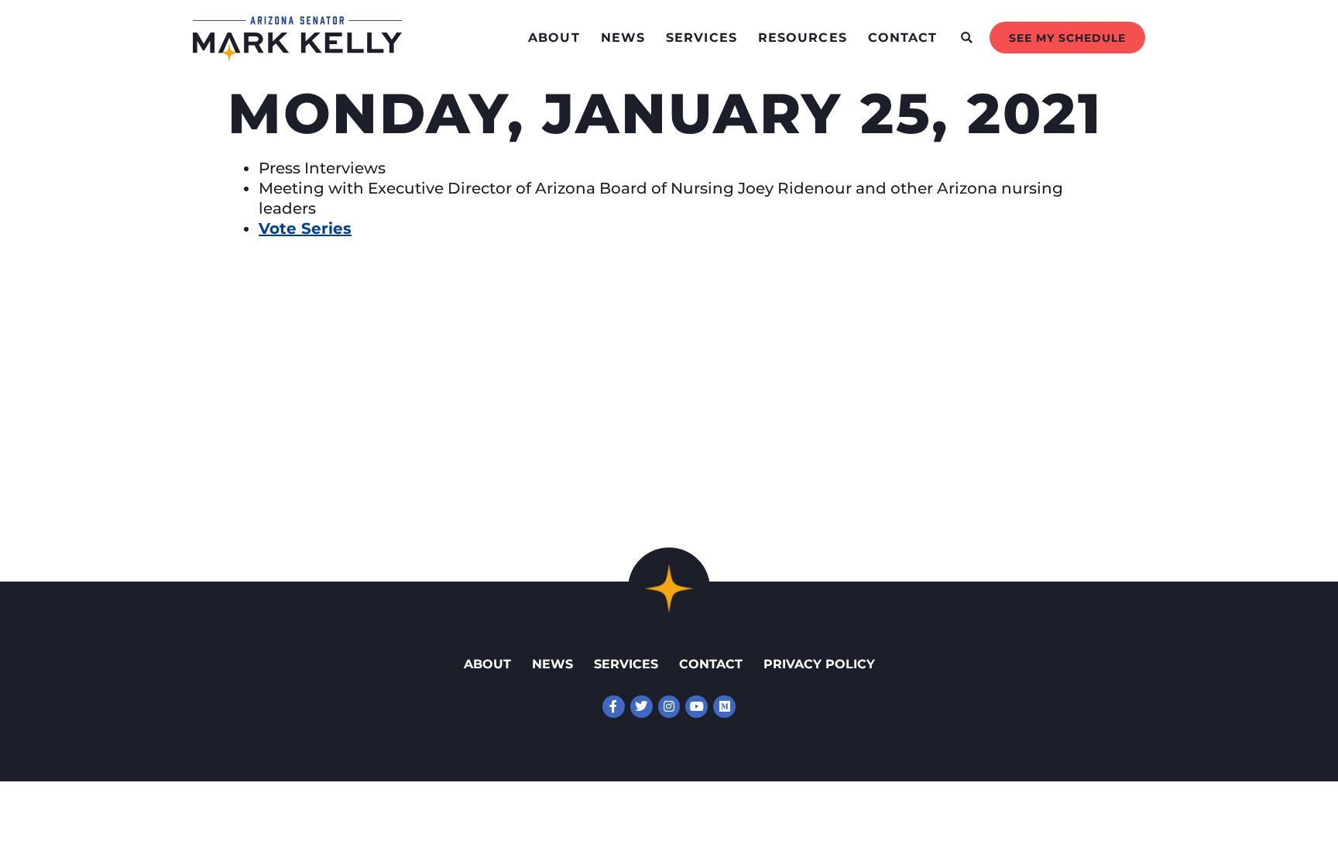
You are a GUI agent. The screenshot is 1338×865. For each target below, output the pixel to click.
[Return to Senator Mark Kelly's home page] (297, 57)
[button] (966, 37)
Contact (903, 37)
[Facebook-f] (613, 706)
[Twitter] (641, 706)
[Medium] (724, 706)
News (623, 37)
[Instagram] (669, 706)
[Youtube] (696, 706)
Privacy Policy (819, 664)
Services (701, 37)
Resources (802, 37)
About (554, 37)
